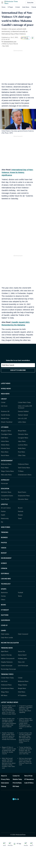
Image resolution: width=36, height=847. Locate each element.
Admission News (6, 492)
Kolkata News (5, 445)
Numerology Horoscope (8, 669)
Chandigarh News (6, 434)
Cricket (17, 7)
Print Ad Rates (17, 783)
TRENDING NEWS (7, 648)
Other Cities (21, 455)
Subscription (5, 783)
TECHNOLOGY (5, 584)
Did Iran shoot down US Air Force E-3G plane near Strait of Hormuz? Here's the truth (25, 762)
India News (25, 7)
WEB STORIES (5, 527)
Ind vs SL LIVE (22, 418)
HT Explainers (22, 695)
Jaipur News (22, 441)
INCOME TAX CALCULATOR (10, 643)
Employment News (24, 495)
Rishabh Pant (5, 418)
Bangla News (22, 688)
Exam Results (5, 499)
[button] (2, 2)
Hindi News (21, 692)
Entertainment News (7, 688)
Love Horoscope (23, 665)
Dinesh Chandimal (6, 422)
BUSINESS (4, 537)
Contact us (16, 776)
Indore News (5, 441)
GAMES (3, 630)
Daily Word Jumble (7, 637)
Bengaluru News (6, 431)
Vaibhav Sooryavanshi (7, 658)
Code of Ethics (29, 783)
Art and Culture (5, 508)
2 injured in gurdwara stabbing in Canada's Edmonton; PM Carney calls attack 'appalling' (25, 709)
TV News (21, 471)
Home (3, 7)
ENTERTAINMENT (7, 460)
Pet (2, 522)
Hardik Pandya (5, 415)
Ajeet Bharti (4, 651)
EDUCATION (5, 488)
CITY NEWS (4, 427)
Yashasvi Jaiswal (23, 415)
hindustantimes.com (10, 41)
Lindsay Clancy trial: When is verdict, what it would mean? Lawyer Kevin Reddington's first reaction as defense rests (25, 723)
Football (20, 592)
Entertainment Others (24, 475)
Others (3, 599)
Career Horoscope (6, 665)
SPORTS (3, 589)
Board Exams (22, 492)
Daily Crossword (23, 634)
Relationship (5, 518)
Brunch (20, 508)
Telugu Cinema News (7, 471)
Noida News (22, 448)
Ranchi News (5, 455)
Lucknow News (23, 445)
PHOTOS (4, 542)
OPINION (4, 568)
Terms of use (28, 776)
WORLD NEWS (6, 388)
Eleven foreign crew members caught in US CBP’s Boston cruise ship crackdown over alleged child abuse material (9, 722)
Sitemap (3, 786)
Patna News (4, 452)
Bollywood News (6, 464)
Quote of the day (6, 655)
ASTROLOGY (5, 480)
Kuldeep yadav (22, 658)
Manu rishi (21, 662)
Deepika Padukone (6, 662)
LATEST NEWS (5, 383)
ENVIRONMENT (6, 558)
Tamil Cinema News (24, 468)
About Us (4, 776)
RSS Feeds (16, 786)
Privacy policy (5, 779)
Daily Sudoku (5, 634)
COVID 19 (4, 625)
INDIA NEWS (5, 394)
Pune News (21, 452)
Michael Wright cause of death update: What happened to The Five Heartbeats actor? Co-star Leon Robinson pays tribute (9, 710)
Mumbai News (5, 448)
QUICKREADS (5, 620)
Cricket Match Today (24, 402)
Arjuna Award (22, 655)
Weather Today (17, 779)
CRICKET (4, 399)
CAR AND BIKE (6, 579)
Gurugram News (23, 438)
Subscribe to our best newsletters (18, 360)
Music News (5, 468)
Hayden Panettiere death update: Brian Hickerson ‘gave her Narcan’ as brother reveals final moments (9, 736)
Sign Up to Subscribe (18, 370)
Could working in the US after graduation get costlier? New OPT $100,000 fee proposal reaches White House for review (25, 737)
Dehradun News (23, 434)
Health (3, 515)
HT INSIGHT (5, 610)
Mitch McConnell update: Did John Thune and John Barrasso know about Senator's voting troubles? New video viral (8, 763)
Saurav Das (21, 651)
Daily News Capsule (8, 365)
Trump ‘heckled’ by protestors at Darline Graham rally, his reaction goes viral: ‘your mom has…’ (25, 750)
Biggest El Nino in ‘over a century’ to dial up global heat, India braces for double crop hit (9, 750)
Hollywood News (23, 464)
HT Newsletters (29, 779)
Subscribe (30, 2)
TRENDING (4, 532)
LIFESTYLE (4, 504)
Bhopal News (22, 431)
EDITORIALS (5, 573)
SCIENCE (4, 563)
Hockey (3, 596)
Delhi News (4, 438)
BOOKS (3, 605)
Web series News (6, 475)
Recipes (20, 515)
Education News (23, 499)
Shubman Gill (5, 411)
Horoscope (4, 483)
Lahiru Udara (22, 422)
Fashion (3, 511)
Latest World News (9, 702)
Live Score (4, 406)
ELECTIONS (4, 615)
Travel (20, 518)
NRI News (4, 695)
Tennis (20, 596)
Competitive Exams (7, 495)
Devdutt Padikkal (23, 411)
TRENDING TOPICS (7, 674)
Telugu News (5, 692)
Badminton (4, 592)
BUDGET (4, 553)
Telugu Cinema (22, 685)
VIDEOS (3, 548)
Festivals (20, 511)
